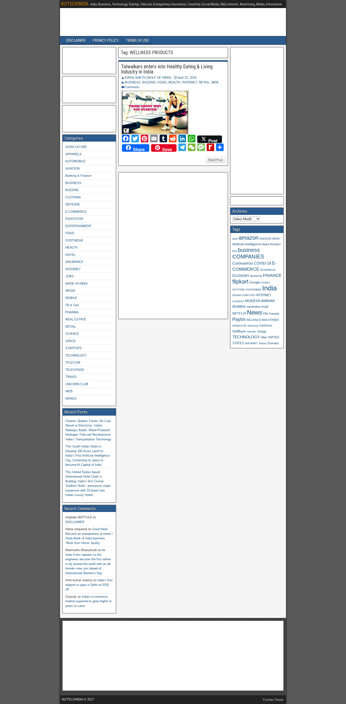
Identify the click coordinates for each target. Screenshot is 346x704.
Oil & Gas (72, 305)
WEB (214, 82)
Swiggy (261, 331)
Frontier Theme (273, 700)
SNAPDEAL (266, 325)
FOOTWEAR (74, 240)
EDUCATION (74, 219)
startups (251, 331)
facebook (256, 275)
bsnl (234, 251)
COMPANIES (248, 257)
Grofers (265, 282)
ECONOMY (240, 276)
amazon (248, 237)
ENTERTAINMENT (78, 226)
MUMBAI (238, 306)
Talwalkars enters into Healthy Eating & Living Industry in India (167, 69)
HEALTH (174, 82)
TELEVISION (74, 370)
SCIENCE (72, 334)
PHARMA (72, 312)
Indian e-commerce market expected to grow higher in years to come (88, 601)
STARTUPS (73, 348)
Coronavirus (242, 263)
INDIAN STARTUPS (243, 295)
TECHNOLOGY (76, 355)
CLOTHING (73, 197)
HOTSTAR (238, 289)
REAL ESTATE (75, 319)
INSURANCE (74, 262)
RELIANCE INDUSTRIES (263, 319)
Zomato (273, 343)
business (249, 250)
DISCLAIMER (75, 40)
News (254, 312)
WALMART (251, 343)
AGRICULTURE (76, 147)
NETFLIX (239, 313)
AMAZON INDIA (269, 238)
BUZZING (149, 82)
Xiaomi (262, 343)
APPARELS (73, 154)
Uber (264, 337)
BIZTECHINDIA (75, 4)
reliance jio (239, 325)
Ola (265, 313)
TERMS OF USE (137, 40)
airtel (235, 238)
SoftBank (239, 331)
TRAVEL (71, 377)
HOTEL (70, 255)
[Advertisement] (156, 245)
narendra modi (257, 306)
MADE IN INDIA (76, 283)
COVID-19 (262, 263)
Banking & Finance (78, 175)
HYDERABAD (253, 289)
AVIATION (72, 168)
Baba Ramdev (271, 244)
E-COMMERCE (76, 211)
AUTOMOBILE (75, 161)
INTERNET (189, 82)
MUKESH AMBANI (260, 301)
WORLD (70, 398)
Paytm (239, 319)
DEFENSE (72, 204)
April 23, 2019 (186, 77)
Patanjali (274, 313)
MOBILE (71, 298)
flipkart (240, 281)
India (269, 288)
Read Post (215, 160)
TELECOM (72, 362)
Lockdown (238, 301)
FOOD (162, 82)
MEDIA (70, 290)
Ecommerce (268, 269)
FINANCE (272, 275)
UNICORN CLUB (76, 384)
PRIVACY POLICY (106, 40)
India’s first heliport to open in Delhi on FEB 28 (89, 584)
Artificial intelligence (247, 244)
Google (254, 282)
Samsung (252, 325)
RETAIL (204, 82)
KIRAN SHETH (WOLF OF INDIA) (148, 77)
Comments (132, 87)
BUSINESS (133, 82)
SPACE (70, 341)
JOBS (69, 276)
